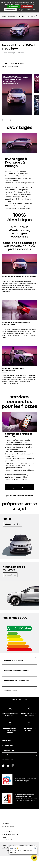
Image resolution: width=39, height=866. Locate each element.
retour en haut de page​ (19, 699)
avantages (11, 16)
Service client (6, 740)
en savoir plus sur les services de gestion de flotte (19, 487)
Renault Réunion (7, 755)
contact (4, 821)
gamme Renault (7, 745)
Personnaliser (10, 10)
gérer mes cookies (7, 829)
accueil (4, 818)
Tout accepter (13, 7)
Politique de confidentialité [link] (26, 10)
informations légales (8, 826)
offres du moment (8, 750)
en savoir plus (10, 575)
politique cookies (7, 831)
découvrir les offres (12, 524)
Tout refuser (27, 7)
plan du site (5, 823)
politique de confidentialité (10, 834)
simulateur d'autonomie (24, 16)
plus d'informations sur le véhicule (19, 496)
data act (4, 837)
